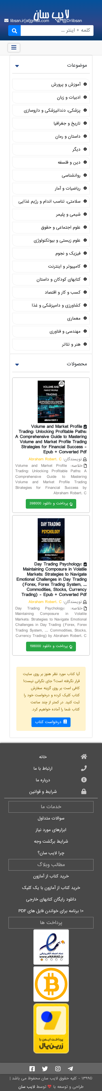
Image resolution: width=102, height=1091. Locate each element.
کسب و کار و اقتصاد (63, 292)
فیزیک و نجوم (69, 253)
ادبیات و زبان (69, 97)
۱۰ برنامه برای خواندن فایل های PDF (51, 911)
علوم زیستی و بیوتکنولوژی (58, 240)
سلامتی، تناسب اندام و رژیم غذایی (50, 201)
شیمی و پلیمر (69, 214)
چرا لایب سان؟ (51, 853)
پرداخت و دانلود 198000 (49, 646)
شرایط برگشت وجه (51, 842)
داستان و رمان (68, 136)
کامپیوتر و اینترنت (65, 266)
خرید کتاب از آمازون (51, 876)
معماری (74, 318)
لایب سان (51, 14)
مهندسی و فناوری (66, 331)
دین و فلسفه (70, 162)
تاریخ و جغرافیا (68, 123)
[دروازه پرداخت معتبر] (51, 1028)
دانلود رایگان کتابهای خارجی (51, 900)
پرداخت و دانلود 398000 (48, 503)
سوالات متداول (51, 818)
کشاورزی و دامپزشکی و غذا (57, 305)
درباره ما (43, 780)
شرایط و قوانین (43, 792)
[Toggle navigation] (14, 47)
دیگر (77, 149)
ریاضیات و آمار (68, 188)
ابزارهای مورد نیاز (51, 830)
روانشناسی (72, 175)
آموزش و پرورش (66, 84)
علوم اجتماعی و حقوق (61, 227)
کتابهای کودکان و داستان (59, 279)
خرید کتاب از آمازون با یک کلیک (51, 888)
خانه (43, 757)
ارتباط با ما (42, 769)
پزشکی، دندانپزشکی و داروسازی (53, 110)
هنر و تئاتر (72, 344)
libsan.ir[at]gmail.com (30, 20)
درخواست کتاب (49, 722)
